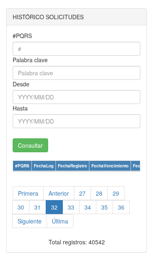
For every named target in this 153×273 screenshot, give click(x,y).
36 (121, 207)
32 (54, 207)
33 (71, 207)
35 (104, 207)
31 (37, 207)
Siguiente (30, 221)
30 (21, 207)
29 (116, 193)
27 (82, 193)
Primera (28, 193)
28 (99, 193)
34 (87, 207)
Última (60, 221)
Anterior (59, 193)
